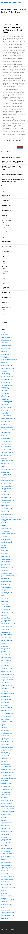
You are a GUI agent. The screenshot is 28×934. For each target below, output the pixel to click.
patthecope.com (5, 722)
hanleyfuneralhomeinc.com (7, 486)
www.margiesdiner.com (6, 795)
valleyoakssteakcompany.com (8, 715)
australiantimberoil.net (6, 426)
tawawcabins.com (5, 463)
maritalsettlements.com (6, 666)
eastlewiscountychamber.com (8, 579)
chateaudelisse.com (5, 404)
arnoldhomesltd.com (5, 447)
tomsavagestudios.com (6, 517)
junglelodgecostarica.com (7, 656)
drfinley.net (3, 890)
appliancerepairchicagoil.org (7, 370)
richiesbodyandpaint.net (6, 337)
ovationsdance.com (5, 522)
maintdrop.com (4, 390)
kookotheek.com (5, 399)
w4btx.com (3, 491)
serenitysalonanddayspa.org (7, 345)
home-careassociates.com (7, 537)
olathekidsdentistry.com (6, 485)
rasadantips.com (5, 353)
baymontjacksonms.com (6, 670)
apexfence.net (4, 918)
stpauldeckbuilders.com (6, 789)
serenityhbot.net (5, 763)
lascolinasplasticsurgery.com (7, 802)
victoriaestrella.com (5, 697)
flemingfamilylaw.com (6, 892)
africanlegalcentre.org (6, 607)
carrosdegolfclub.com (6, 432)
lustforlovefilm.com (5, 603)
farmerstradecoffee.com (6, 749)
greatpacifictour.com (5, 696)
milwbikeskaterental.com (6, 668)
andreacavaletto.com (6, 539)
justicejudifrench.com (6, 632)
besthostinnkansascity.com (7, 912)
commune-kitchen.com (6, 600)
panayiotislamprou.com (6, 401)
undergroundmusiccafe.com (7, 915)
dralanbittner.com (5, 472)
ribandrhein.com (4, 524)
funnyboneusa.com (5, 683)
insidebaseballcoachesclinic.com (8, 871)
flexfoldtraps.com (5, 780)
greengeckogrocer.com (6, 503)
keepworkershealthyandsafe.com (9, 374)
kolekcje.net (3, 525)
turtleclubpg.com (5, 694)
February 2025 (6, 231)
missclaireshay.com (5, 332)
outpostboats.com (5, 550)
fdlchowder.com (4, 797)
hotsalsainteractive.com (6, 343)
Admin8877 (8, 140)
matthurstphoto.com (5, 868)
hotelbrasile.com (4, 410)
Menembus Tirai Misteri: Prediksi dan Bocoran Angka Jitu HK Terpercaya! (11, 156)
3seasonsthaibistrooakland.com (8, 533)
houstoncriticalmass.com (6, 573)
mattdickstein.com (5, 755)
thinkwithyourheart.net (6, 455)
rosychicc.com (4, 548)
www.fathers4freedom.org (7, 770)
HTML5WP (17, 932)
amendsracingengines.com (7, 781)
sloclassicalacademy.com (7, 583)
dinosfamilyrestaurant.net (7, 427)
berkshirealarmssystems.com (7, 469)
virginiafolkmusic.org (5, 520)
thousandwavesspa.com (6, 699)
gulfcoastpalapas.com (6, 739)
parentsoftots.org (5, 746)
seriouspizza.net (5, 725)
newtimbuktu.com (5, 354)
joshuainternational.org (6, 764)
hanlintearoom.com (5, 882)
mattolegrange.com (5, 654)
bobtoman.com (4, 391)
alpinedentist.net (5, 396)
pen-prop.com (4, 767)
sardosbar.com (4, 466)
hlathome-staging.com (6, 505)
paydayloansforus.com (6, 364)
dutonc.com (3, 651)
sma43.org (3, 805)
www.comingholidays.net (7, 567)
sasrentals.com (4, 499)
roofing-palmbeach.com (6, 444)
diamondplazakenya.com (7, 857)
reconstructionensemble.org (7, 687)
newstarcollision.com (6, 497)
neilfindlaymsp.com (5, 702)
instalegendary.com (5, 373)
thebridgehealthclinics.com (7, 741)
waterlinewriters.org (5, 743)
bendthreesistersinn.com (6, 680)
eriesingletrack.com (5, 478)
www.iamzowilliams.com (6, 831)
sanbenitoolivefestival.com (7, 559)
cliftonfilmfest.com (5, 450)
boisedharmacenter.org (6, 542)
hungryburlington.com (6, 638)
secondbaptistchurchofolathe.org (8, 899)
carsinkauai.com (4, 873)
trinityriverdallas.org (5, 530)
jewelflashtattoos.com (6, 381)
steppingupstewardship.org (7, 811)
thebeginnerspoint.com (6, 565)
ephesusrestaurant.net (6, 842)
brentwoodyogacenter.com (7, 808)
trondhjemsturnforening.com (7, 856)
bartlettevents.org (5, 413)
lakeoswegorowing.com (6, 895)
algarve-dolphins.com (6, 660)
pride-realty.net (4, 878)
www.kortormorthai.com (6, 783)
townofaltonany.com (6, 671)
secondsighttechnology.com (7, 500)
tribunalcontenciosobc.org (7, 581)
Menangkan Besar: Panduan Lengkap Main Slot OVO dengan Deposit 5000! (13, 162)
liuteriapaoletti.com (5, 676)
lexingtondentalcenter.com (7, 508)
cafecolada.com (4, 562)
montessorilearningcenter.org (7, 864)
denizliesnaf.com (5, 719)
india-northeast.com (5, 443)
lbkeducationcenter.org (6, 528)
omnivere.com (4, 351)
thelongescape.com (5, 652)
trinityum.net (4, 837)
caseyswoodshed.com (6, 716)
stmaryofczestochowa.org (7, 631)
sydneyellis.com (4, 510)
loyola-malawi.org (5, 547)
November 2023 (6, 297)
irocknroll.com (4, 458)
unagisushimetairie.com (6, 379)
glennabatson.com (5, 586)
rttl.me (2, 907)
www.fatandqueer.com (6, 784)
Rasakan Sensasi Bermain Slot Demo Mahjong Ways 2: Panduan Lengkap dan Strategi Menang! (12, 174)
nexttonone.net (4, 761)
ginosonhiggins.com (5, 663)
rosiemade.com (4, 482)
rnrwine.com (4, 893)
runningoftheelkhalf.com (6, 774)
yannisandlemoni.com (6, 474)
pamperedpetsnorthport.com (7, 480)
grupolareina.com (5, 416)
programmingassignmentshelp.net (9, 359)
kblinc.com (3, 477)
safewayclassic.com (5, 367)
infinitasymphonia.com (6, 606)
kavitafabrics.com (5, 688)
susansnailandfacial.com (6, 766)
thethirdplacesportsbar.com (7, 840)
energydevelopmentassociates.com (9, 433)
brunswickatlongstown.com (7, 640)
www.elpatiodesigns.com (7, 847)
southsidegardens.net (6, 836)
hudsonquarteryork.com (6, 848)
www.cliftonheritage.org (6, 803)
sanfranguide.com (5, 569)
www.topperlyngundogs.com (7, 772)
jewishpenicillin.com (5, 516)
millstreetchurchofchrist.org (7, 875)
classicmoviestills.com (6, 561)
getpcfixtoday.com (5, 382)
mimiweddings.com (5, 910)
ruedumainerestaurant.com (7, 612)
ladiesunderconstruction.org (7, 423)
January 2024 (5, 287)
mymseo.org (4, 901)
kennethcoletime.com (6, 637)
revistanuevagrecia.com (6, 617)
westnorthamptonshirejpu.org (8, 409)
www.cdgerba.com (5, 851)
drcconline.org (4, 705)
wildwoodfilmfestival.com (7, 407)
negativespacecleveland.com (7, 674)
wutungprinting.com (5, 665)
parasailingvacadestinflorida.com (8, 876)
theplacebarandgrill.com (6, 707)
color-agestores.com (5, 544)
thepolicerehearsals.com (6, 576)
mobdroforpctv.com (5, 556)
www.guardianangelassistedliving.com (10, 854)
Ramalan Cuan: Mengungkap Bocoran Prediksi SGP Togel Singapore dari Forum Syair (13, 168)
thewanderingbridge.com (7, 634)
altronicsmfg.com (5, 356)
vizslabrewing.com (5, 471)
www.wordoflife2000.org (7, 460)
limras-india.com (4, 334)
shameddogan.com (5, 744)
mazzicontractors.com (6, 839)
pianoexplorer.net (5, 834)
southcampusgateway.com (7, 402)
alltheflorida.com (5, 870)
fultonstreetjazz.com (6, 412)
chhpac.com (4, 903)
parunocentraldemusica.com (7, 853)
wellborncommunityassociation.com (9, 405)
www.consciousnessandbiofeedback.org (10, 830)
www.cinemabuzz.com (6, 822)
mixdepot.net (4, 823)
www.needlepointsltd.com (7, 798)
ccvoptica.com (4, 812)
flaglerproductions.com (6, 589)
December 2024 (6, 236)
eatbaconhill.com (5, 357)
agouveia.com (4, 898)
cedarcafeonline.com (6, 346)
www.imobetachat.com (6, 753)
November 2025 (6, 210)
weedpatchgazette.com (6, 475)
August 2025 (5, 225)
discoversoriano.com (5, 564)
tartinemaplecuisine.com (6, 642)
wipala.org (3, 545)
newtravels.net (4, 362)
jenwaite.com (4, 885)
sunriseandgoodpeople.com (7, 677)
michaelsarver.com (8, 2)
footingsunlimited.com (6, 791)
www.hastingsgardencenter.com (8, 833)
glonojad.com (4, 615)
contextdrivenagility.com (6, 626)
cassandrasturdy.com (6, 558)
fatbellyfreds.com (5, 845)
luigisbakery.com (4, 816)
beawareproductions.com (7, 624)
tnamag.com (4, 732)
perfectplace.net (5, 531)
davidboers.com (4, 752)
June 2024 (5, 261)
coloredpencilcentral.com (6, 449)
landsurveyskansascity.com (7, 788)
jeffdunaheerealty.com (6, 775)
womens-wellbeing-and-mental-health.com (11, 519)
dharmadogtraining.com (6, 904)
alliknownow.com (5, 578)
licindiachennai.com (5, 339)
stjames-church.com (5, 618)
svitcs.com (3, 724)
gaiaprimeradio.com (5, 648)
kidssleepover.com (5, 360)
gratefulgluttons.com (5, 555)
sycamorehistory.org (5, 826)
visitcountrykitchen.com (6, 659)
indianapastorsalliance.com (7, 713)
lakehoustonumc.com (6, 758)
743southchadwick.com (6, 441)
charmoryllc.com (4, 570)
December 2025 (6, 205)
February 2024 (6, 282)
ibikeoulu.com (4, 628)
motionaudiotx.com (5, 906)
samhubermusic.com (5, 916)
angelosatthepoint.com (6, 711)
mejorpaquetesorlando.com (7, 488)
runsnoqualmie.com (5, 792)
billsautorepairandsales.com (7, 861)
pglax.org (3, 673)
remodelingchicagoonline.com (8, 806)
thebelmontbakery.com (6, 365)
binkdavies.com (4, 595)
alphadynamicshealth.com (7, 879)
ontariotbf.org (4, 371)
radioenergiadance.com (6, 398)
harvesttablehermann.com (7, 430)
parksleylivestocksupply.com (7, 541)
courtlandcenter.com (5, 701)
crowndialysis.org (5, 511)
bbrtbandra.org (4, 384)
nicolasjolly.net (4, 604)
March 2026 (5, 190)
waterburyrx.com (5, 708)
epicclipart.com (4, 387)
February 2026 (6, 195)
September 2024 (6, 246)
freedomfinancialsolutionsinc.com (8, 778)
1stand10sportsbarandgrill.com (8, 489)
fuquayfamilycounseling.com (7, 896)
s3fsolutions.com (5, 437)
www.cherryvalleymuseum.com (8, 418)
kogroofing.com (4, 395)
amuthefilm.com (4, 601)
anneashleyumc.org (5, 786)
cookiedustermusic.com (6, 685)
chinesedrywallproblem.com (7, 679)
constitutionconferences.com (7, 721)
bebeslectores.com (5, 424)
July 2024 (4, 256)
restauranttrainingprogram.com (8, 513)
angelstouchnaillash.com (6, 492)
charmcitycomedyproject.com (8, 623)
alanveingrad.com (5, 662)
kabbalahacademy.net (6, 494)
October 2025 (6, 215)
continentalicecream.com (7, 592)
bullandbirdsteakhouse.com (7, 800)
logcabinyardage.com (6, 750)
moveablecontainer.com (6, 415)
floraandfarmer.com (5, 435)
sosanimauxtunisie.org (6, 393)
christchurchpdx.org (5, 597)
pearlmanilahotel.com (6, 388)
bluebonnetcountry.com (6, 385)
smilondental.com (5, 496)
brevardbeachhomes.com (7, 438)
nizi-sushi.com (4, 645)
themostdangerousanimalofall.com (9, 575)
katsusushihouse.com (6, 609)
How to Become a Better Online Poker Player (13, 30)
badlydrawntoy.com (5, 757)
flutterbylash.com (5, 881)
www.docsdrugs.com (6, 794)
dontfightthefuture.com (6, 446)
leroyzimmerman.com (6, 889)
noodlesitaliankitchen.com (7, 376)
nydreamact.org (4, 377)
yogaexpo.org (4, 536)
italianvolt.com (4, 468)
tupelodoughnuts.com (6, 483)
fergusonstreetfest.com (6, 865)
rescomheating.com (5, 909)
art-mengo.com (4, 646)
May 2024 (4, 266)
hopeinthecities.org (5, 553)
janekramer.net (4, 643)
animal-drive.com (5, 730)
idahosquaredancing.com (6, 461)
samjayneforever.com (6, 867)
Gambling (4, 318)
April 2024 (5, 271)
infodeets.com (4, 342)
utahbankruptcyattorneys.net (8, 457)
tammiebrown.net (5, 649)
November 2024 (6, 241)
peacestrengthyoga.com (6, 777)
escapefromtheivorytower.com (8, 440)
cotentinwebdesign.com (6, 419)
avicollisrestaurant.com (6, 704)
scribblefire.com (4, 534)
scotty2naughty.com (6, 620)
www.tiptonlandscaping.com (7, 809)
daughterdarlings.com (6, 340)
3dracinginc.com (4, 572)
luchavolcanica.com (5, 690)
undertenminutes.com (6, 350)
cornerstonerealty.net (6, 828)
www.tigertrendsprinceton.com (8, 769)
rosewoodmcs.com (5, 825)
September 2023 (6, 307)
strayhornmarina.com (6, 587)
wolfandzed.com (5, 819)
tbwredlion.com (4, 859)
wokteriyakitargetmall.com (7, 506)
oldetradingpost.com (5, 421)
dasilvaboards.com (5, 584)
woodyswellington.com (6, 843)
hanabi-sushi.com (5, 817)
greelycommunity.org (6, 610)
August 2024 (5, 251)
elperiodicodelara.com (6, 336)
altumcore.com (4, 729)
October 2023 (6, 302)
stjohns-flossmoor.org (6, 682)
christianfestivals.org (6, 657)
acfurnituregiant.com (5, 348)
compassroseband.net (6, 727)
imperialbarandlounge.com (7, 452)
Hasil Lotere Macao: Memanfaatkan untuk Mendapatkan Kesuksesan (13, 180)
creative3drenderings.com (7, 747)
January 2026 (5, 200)
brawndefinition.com (5, 590)
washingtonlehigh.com (6, 814)
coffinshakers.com (5, 629)
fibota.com (3, 850)
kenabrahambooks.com (6, 598)
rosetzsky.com (4, 614)
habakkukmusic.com (5, 760)
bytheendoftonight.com (6, 551)
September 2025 (6, 220)
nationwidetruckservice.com (7, 693)
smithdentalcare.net (5, 913)
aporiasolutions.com (5, 736)
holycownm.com (5, 691)
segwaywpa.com (5, 738)
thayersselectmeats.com (6, 735)
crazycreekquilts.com (6, 593)
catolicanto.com (4, 527)
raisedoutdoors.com (5, 454)
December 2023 (6, 292)
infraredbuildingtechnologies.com (8, 429)
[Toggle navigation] (26, 2)
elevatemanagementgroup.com (8, 887)
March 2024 (5, 277)
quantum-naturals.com (6, 862)
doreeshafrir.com (5, 621)
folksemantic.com (5, 464)
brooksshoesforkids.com (6, 733)
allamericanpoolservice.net (7, 514)
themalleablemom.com (6, 635)
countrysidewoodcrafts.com (7, 368)
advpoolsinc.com (5, 710)
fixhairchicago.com (5, 718)
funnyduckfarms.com (6, 884)
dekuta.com (3, 820)
